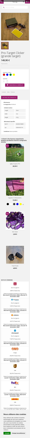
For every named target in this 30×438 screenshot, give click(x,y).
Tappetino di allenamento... (15, 198)
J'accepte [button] (7, 433)
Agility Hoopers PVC (15, 164)
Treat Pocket (15, 266)
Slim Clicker (15, 232)
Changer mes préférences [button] (18, 433)
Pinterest (13, 92)
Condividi (4, 92)
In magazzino (7, 104)
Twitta (8, 92)
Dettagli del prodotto (9, 97)
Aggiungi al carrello (15, 85)
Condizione (6, 131)
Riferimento (7, 102)
